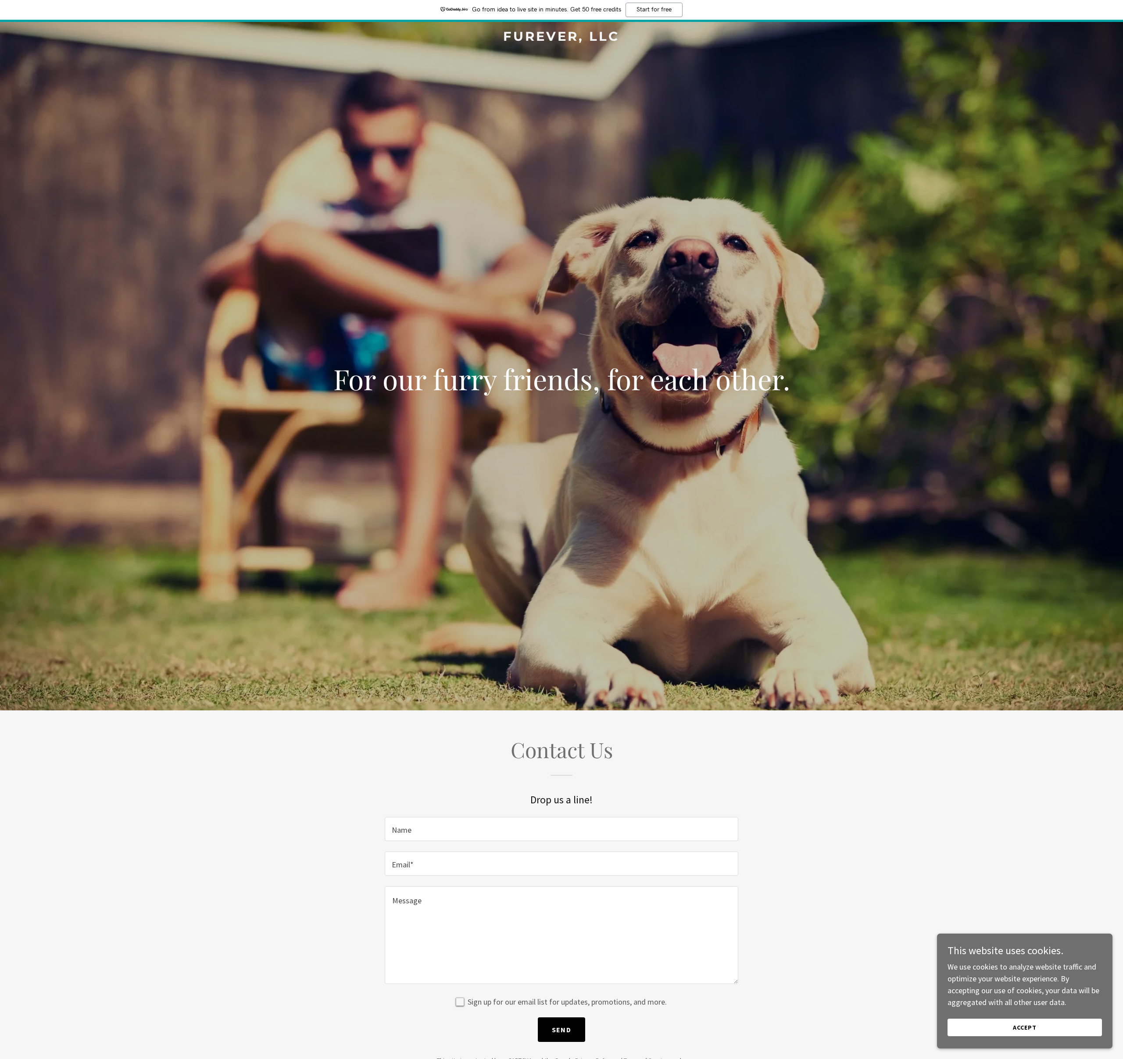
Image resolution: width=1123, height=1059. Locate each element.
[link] (561, 38)
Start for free (654, 10)
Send (561, 1029)
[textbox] (561, 829)
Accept (1025, 1027)
